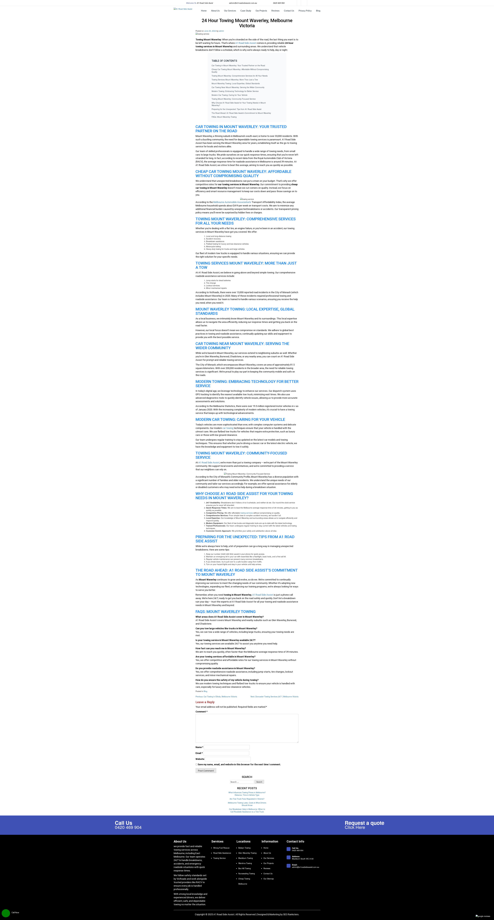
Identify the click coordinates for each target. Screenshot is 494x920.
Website (200, 759)
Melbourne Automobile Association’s (232, 202)
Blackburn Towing (245, 858)
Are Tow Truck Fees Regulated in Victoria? (247, 799)
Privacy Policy (305, 11)
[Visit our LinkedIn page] (305, 3)
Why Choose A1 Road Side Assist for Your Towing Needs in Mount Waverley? (239, 104)
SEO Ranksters (291, 914)
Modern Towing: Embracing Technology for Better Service (235, 91)
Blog (318, 11)
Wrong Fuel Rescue (221, 847)
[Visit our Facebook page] (299, 3)
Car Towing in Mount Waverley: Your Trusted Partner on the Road (238, 65)
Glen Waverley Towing (247, 853)
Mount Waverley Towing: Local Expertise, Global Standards (236, 83)
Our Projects (261, 11)
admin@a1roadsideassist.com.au (243, 3)
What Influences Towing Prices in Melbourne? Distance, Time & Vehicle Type (247, 793)
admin (221, 31)
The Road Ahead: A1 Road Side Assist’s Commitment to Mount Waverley (241, 113)
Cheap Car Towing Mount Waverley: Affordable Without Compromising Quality (240, 70)
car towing (227, 428)
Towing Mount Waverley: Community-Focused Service (234, 99)
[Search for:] (242, 782)
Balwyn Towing (244, 847)
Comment (202, 711)
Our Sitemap (268, 878)
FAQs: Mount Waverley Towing (224, 117)
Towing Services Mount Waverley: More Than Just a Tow (235, 79)
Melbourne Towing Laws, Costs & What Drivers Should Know (247, 804)
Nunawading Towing (246, 873)
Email (199, 753)
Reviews (275, 11)
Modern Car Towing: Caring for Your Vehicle (229, 95)
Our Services (230, 11)
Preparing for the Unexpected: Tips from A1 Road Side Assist (236, 109)
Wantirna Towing (245, 863)
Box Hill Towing (244, 868)
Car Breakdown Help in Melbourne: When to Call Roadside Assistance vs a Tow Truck (247, 810)
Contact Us (289, 11)
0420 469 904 (278, 3)
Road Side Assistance (222, 853)
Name (199, 747)
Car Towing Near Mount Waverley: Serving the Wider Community (238, 87)
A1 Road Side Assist (245, 43)
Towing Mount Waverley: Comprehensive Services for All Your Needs (240, 75)
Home (204, 11)
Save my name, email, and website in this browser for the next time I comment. (239, 764)
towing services (246, 513)
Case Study (245, 11)
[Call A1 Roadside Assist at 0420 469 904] (6, 911)
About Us (215, 11)
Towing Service (219, 858)
